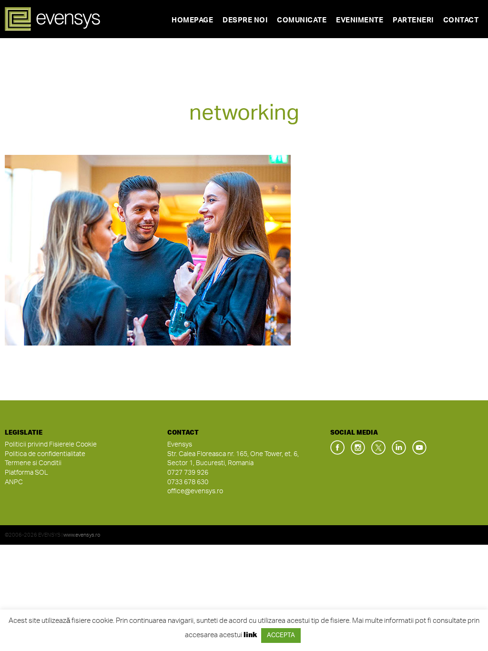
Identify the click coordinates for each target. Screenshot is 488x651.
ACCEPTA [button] (281, 635)
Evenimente (359, 20)
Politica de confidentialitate (45, 454)
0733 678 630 (187, 482)
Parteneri (413, 20)
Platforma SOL (26, 472)
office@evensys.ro (195, 491)
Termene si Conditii (33, 463)
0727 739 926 (187, 472)
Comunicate (301, 20)
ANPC (14, 482)
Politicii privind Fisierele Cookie (51, 444)
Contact (461, 20)
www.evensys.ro (82, 535)
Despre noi (245, 20)
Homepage (192, 20)
